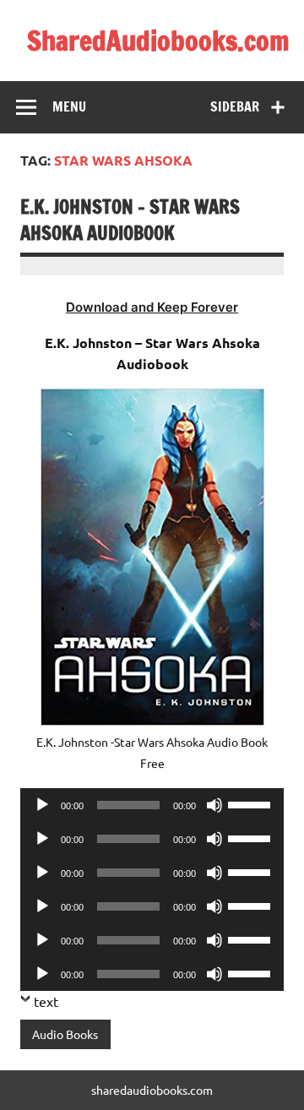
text (46, 1001)
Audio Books (65, 1034)
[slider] (251, 803)
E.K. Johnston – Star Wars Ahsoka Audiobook (130, 219)
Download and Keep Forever (152, 307)
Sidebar (234, 106)
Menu (69, 106)
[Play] (42, 805)
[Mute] (214, 805)
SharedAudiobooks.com (158, 40)
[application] (152, 805)
